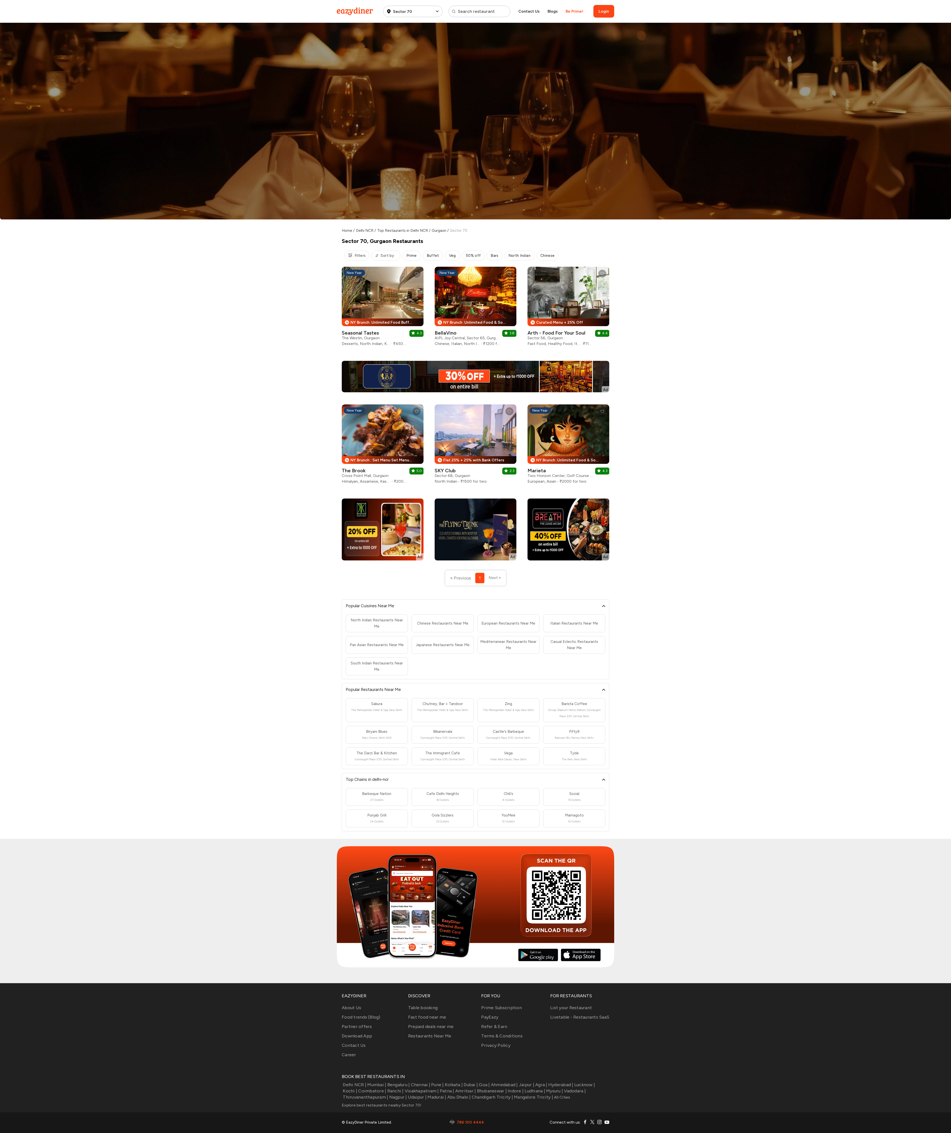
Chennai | (420, 1084)
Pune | (437, 1084)
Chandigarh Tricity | (492, 1097)
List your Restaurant (571, 1007)
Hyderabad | (560, 1084)
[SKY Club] (475, 445)
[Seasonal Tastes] (382, 308)
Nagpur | (398, 1097)
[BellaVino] (475, 308)
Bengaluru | (398, 1084)
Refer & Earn (494, 1026)
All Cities (561, 1097)
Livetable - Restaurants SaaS (579, 1017)
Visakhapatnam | (422, 1091)
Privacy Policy (495, 1045)
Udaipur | (417, 1097)
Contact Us (529, 11)
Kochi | (350, 1091)
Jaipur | (526, 1084)
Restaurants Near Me (429, 1036)
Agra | (541, 1084)
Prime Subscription (501, 1007)
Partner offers (357, 1026)
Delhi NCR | (354, 1084)
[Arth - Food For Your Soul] (568, 308)
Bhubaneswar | (492, 1091)
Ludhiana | (535, 1091)
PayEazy (489, 1017)
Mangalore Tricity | (533, 1097)
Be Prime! (574, 11)
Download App (357, 1036)
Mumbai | (376, 1084)
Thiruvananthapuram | (365, 1097)
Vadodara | (575, 1091)
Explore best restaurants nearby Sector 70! (382, 1105)
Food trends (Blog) (361, 1017)
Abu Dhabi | (459, 1097)
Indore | (516, 1091)
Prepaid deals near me (430, 1026)
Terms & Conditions (502, 1036)
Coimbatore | (372, 1091)
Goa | (484, 1084)
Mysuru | (554, 1091)
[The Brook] (382, 445)
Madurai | (436, 1097)
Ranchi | (395, 1091)
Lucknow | (584, 1084)
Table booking (423, 1007)
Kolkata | (454, 1084)
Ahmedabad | (504, 1084)
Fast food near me (427, 1017)
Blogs (553, 11)
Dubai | (471, 1084)
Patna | (447, 1091)
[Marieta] (568, 445)
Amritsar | (465, 1091)
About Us (351, 1007)
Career (349, 1054)
